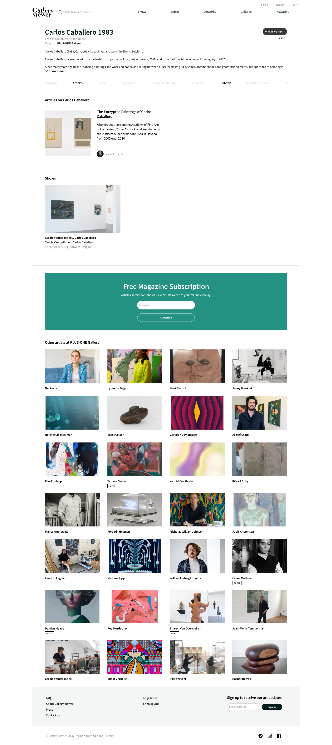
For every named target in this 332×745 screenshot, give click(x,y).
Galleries (246, 11)
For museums (150, 704)
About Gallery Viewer (59, 704)
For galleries (149, 698)
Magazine (283, 11)
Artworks (210, 11)
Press (49, 709)
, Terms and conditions (88, 736)
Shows (142, 11)
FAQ (48, 698)
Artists (175, 11)
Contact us (53, 715)
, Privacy (108, 736)
